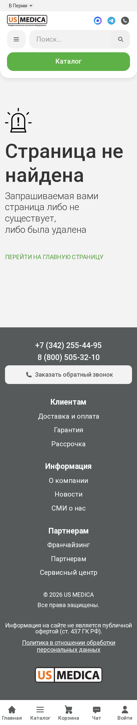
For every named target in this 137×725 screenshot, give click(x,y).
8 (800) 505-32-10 (69, 357)
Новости (68, 494)
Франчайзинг (68, 545)
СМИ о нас (69, 508)
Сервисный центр (68, 572)
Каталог (68, 61)
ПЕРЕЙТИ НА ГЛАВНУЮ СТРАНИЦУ (54, 256)
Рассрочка (68, 444)
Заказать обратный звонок (74, 374)
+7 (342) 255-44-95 (68, 345)
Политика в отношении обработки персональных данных (68, 646)
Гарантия (68, 430)
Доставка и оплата (68, 416)
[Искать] (120, 39)
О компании (68, 481)
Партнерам (68, 559)
